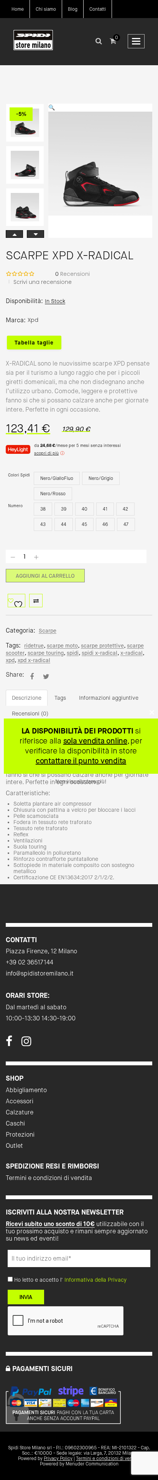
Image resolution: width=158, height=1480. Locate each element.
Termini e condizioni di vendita (49, 1178)
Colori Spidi (19, 475)
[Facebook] (9, 1043)
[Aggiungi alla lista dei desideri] (16, 600)
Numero (15, 506)
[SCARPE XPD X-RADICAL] (32, 676)
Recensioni (72, 274)
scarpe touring (46, 653)
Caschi (15, 1123)
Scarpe (47, 631)
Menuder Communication (92, 1464)
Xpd (33, 320)
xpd (10, 660)
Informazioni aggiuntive (108, 698)
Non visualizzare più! (80, 781)
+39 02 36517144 (29, 962)
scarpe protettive (102, 646)
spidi (73, 653)
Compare (36, 600)
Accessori (19, 1101)
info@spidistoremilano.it (40, 973)
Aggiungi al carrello (45, 576)
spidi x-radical (99, 653)
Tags (60, 698)
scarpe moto (62, 646)
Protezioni (20, 1134)
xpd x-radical (34, 660)
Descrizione (26, 698)
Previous (35, 234)
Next (14, 234)
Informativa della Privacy (95, 1280)
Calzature (19, 1112)
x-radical (131, 653)
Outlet (14, 1145)
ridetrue (34, 646)
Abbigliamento (26, 1090)
